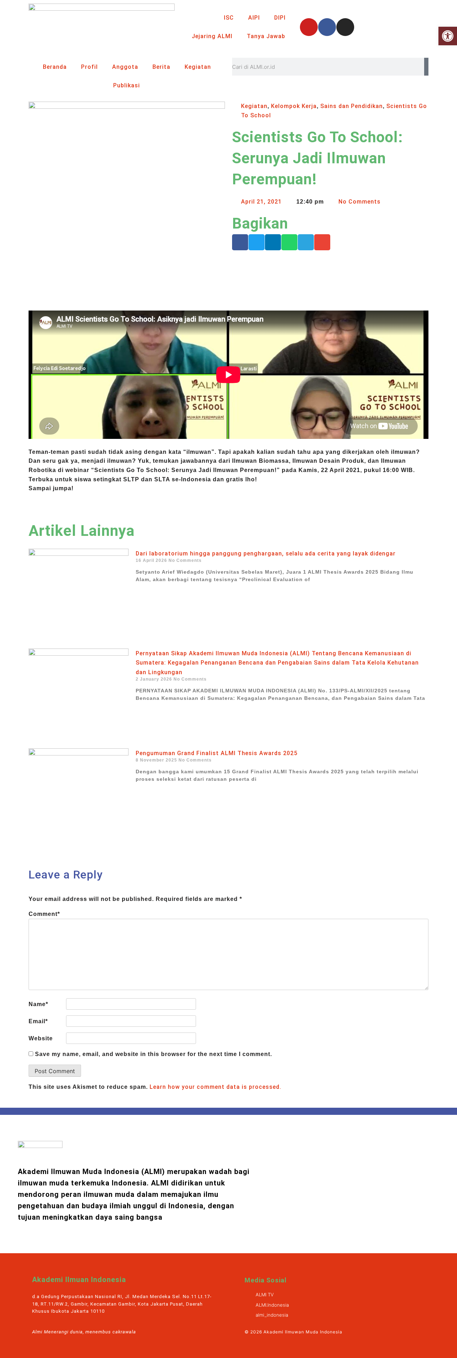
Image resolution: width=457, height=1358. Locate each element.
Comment (44, 914)
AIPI (254, 17)
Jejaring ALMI (212, 36)
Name (38, 1004)
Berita (161, 66)
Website (41, 1038)
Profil (89, 66)
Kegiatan (198, 66)
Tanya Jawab (266, 36)
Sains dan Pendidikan (351, 106)
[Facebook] (327, 27)
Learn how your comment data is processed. (215, 1086)
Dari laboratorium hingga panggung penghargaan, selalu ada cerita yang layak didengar (266, 553)
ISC (229, 17)
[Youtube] (309, 27)
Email (38, 1021)
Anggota (125, 66)
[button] (240, 242)
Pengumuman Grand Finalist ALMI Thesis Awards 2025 (216, 753)
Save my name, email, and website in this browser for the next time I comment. (153, 1054)
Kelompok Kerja (294, 106)
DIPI (280, 17)
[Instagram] (345, 27)
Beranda (55, 66)
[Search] (426, 67)
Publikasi (126, 85)
